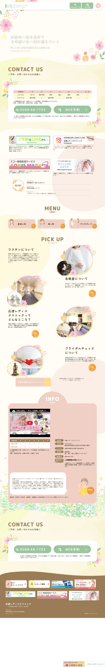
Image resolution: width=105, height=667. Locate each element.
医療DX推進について (33, 188)
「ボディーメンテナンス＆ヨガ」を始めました (41, 193)
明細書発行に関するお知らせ (36, 183)
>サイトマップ (9, 613)
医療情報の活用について (74, 460)
